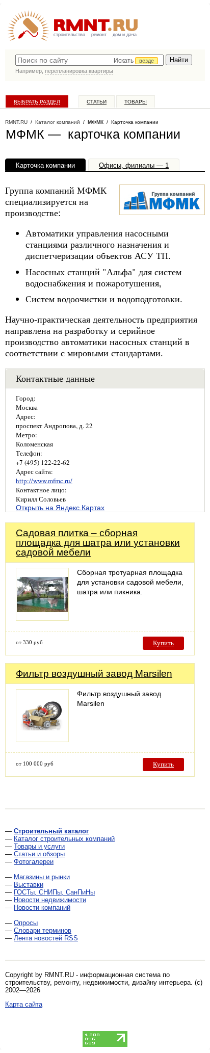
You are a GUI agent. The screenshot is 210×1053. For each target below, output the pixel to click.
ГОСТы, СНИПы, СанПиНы (54, 892)
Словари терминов (42, 930)
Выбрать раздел (37, 101)
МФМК (95, 122)
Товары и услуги (39, 846)
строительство (69, 34)
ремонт (99, 34)
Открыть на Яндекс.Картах (60, 508)
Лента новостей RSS (46, 938)
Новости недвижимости (50, 900)
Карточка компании (45, 165)
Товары (135, 101)
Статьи (97, 101)
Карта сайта (23, 1004)
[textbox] (89, 60)
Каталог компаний (57, 122)
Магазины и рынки (42, 877)
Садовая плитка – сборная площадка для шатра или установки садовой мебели (98, 543)
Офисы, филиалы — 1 (134, 165)
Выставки (28, 884)
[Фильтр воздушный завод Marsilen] (42, 739)
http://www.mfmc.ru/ (44, 480)
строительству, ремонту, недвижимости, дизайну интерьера (98, 982)
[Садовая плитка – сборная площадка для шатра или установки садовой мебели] (42, 618)
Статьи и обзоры (39, 854)
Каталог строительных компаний (64, 839)
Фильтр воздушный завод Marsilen (94, 673)
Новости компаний (42, 907)
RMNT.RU (16, 122)
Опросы (26, 923)
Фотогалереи (34, 861)
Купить (163, 643)
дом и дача (125, 34)
